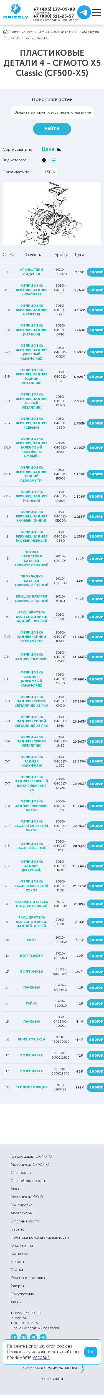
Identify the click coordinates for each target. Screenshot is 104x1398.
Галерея (17, 1286)
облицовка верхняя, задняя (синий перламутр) (31, 474)
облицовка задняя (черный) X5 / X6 (31, 805)
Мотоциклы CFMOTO (30, 1164)
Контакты (19, 1253)
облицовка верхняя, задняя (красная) (31, 290)
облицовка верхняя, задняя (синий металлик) (31, 376)
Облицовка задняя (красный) (31, 866)
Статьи (17, 1269)
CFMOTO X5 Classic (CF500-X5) (62, 31)
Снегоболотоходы (28, 1180)
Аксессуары (21, 1213)
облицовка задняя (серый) (32, 846)
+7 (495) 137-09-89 (54, 9)
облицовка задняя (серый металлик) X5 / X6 (31, 701)
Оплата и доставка (28, 1277)
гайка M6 (31, 987)
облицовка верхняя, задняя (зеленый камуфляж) (31, 352)
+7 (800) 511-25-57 (53, 16)
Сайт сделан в (52, 1368)
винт (31, 940)
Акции (16, 1302)
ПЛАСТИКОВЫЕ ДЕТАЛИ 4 (27, 38)
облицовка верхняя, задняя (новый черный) (31, 536)
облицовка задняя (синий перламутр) (31, 636)
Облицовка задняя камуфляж (31, 761)
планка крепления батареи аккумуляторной (31, 558)
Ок (90, 1351)
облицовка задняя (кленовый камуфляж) (31, 678)
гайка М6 (31, 1021)
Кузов (94, 31)
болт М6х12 (31, 1071)
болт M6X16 (31, 971)
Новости (19, 1261)
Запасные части (22, 31)
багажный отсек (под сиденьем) (31, 904)
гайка (31, 1003)
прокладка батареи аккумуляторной (31, 580)
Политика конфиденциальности (40, 1237)
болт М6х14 (31, 956)
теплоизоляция (32, 1087)
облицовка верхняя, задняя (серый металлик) (31, 400)
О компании (22, 1245)
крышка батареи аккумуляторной (31, 598)
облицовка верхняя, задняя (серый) (31, 423)
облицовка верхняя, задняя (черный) (31, 329)
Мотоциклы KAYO (27, 1197)
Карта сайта (52, 1379)
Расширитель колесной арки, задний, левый (31, 921)
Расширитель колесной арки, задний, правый (31, 616)
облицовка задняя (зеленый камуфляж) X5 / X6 (31, 783)
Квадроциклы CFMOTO (31, 1156)
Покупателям (23, 1294)
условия (41, 1357)
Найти (52, 128)
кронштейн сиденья (31, 272)
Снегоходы (21, 1172)
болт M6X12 (31, 1055)
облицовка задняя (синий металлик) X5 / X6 (31, 721)
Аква (15, 1188)
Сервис (17, 1229)
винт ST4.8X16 (31, 1039)
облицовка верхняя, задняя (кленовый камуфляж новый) (31, 447)
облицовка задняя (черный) (31, 657)
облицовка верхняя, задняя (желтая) (31, 310)
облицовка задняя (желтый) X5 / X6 (31, 825)
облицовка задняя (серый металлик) (31, 741)
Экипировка (21, 1205)
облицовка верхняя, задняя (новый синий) (31, 516)
